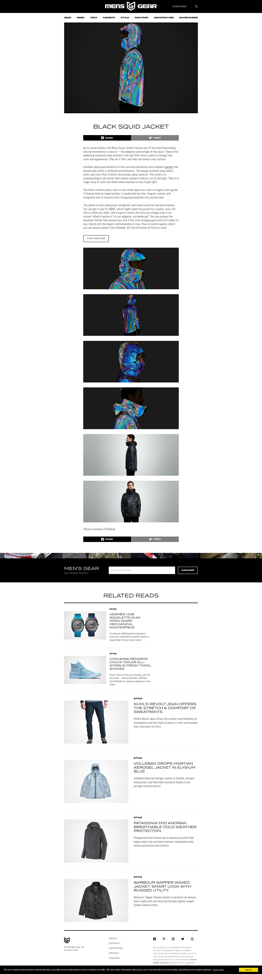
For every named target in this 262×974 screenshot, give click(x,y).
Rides (80, 17)
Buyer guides (188, 17)
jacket (169, 167)
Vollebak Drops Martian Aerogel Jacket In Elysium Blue (164, 767)
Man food (141, 17)
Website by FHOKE (71, 950)
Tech (93, 17)
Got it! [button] (248, 970)
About (113, 938)
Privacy (114, 953)
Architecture (164, 17)
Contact (114, 943)
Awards (114, 958)
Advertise (116, 948)
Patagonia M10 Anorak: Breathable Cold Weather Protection (165, 827)
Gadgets (109, 17)
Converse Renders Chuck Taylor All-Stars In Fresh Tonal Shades (130, 664)
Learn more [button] (218, 970)
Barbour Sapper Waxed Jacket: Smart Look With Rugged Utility (162, 886)
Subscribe (187, 570)
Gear (67, 17)
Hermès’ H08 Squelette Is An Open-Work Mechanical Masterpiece (125, 621)
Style (125, 17)
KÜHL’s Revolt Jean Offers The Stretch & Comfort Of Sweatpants (165, 708)
